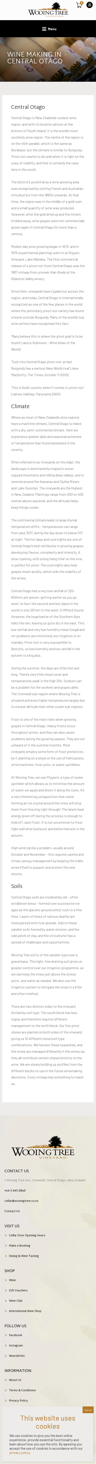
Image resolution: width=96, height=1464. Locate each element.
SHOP (9, 1271)
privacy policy (19, 1452)
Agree (88, 1409)
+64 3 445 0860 (15, 1191)
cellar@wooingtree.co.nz (21, 1201)
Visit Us (11, 1226)
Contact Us (16, 1171)
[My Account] (89, 5)
